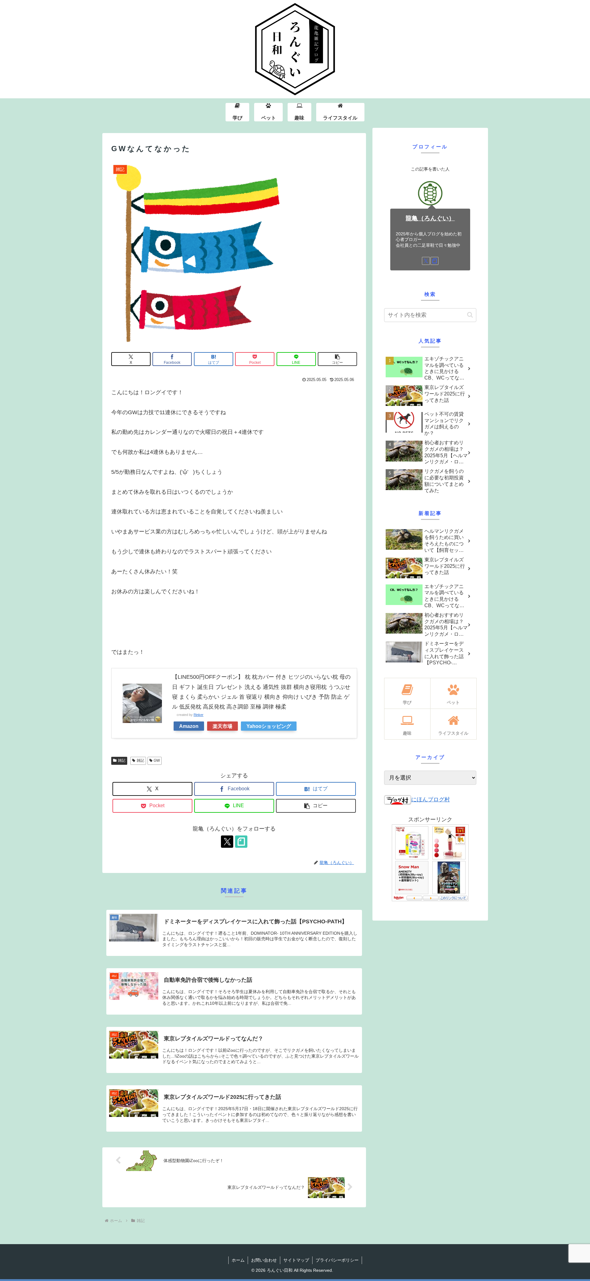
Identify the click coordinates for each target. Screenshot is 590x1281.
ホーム (238, 1260)
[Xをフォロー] (227, 841)
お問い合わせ (264, 1260)
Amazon (189, 726)
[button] (337, 359)
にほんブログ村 (430, 799)
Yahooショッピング (268, 726)
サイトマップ (296, 1260)
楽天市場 (222, 726)
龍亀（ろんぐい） (430, 218)
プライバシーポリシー (337, 1260)
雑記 (121, 760)
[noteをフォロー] (241, 841)
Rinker (198, 715)
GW (157, 760)
